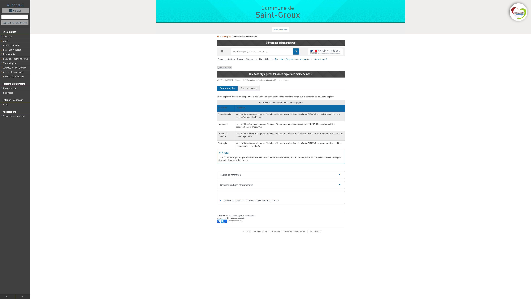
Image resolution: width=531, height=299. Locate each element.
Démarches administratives (15, 59)
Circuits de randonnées (13, 72)
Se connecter (315, 231)
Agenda (6, 41)
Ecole (5, 104)
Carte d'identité (266, 59)
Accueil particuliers (226, 59)
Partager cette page (236, 221)
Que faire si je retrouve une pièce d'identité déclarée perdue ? (251, 200)
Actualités (7, 36)
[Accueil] (218, 36)
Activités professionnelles (14, 67)
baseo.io (241, 218)
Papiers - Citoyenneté (247, 59)
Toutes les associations (14, 116)
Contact (17, 10)
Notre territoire (9, 88)
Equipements (9, 54)
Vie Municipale (9, 63)
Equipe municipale (11, 45)
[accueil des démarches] (222, 51)
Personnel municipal (12, 50)
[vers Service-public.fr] (325, 51)
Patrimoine (8, 92)
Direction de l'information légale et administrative (236, 216)
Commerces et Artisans (13, 76)
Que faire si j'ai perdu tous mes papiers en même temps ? (301, 59)
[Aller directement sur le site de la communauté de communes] (518, 12)
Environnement (280, 29)
